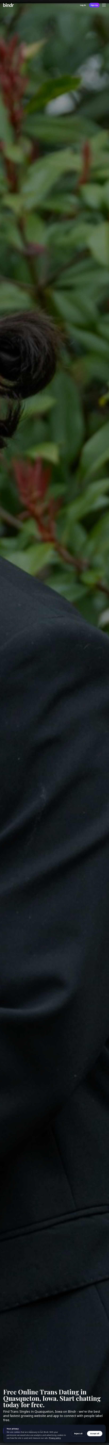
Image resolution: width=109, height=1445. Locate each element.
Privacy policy (55, 1438)
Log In (83, 5)
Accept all (94, 1433)
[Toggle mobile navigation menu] (104, 5)
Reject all (78, 1433)
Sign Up (94, 5)
